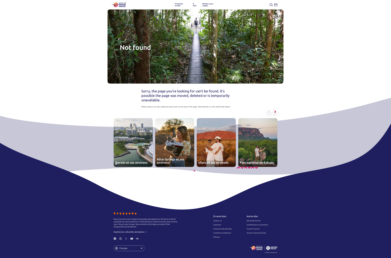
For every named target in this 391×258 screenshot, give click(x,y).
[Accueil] (119, 4)
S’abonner (217, 225)
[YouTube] (131, 238)
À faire (194, 5)
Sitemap (216, 237)
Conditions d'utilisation (222, 233)
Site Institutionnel (253, 221)
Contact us (217, 221)
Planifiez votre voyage (207, 5)
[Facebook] (115, 238)
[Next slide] (275, 112)
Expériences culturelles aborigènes (129, 232)
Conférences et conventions (257, 225)
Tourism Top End (253, 229)
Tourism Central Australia (256, 233)
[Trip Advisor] (137, 238)
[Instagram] (120, 238)
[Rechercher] (271, 4)
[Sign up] (275, 4)
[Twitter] (126, 238)
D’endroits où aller (179, 5)
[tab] (194, 170)
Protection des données (222, 229)
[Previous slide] (269, 112)
